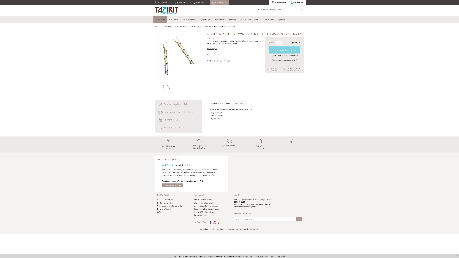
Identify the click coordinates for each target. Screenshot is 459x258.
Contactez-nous (200, 215)
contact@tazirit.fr (251, 206)
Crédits (160, 212)
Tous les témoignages (172, 185)
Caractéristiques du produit (219, 103)
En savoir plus (212, 49)
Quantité (272, 43)
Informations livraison (203, 200)
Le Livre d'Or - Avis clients (204, 212)
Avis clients (239, 103)
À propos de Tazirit (165, 200)
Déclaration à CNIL (164, 203)
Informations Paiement (203, 203)
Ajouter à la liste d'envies (274, 69)
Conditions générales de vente (169, 206)
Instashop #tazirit (221, 2)
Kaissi (180, 165)
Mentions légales (164, 209)
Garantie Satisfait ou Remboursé (207, 206)
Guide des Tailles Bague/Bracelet (207, 209)
